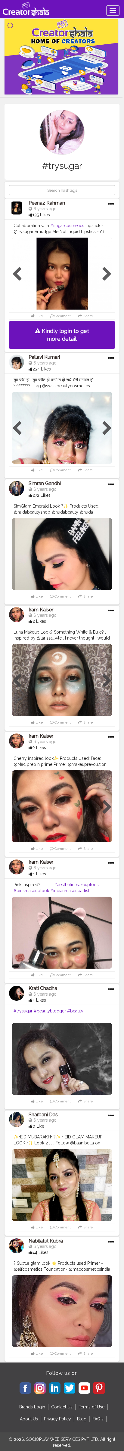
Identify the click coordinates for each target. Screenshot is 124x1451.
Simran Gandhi (45, 483)
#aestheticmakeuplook (76, 884)
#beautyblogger (50, 1011)
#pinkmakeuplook (31, 890)
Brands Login (32, 1407)
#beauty (75, 1011)
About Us (29, 1419)
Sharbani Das (43, 1114)
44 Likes (40, 1252)
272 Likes (42, 495)
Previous (16, 274)
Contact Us (62, 1407)
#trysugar (23, 1011)
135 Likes (41, 214)
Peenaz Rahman (47, 203)
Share (87, 316)
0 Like (38, 1126)
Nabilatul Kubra (46, 1241)
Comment (62, 316)
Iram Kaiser (41, 610)
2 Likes (39, 621)
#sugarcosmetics (67, 225)
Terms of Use (91, 1407)
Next (107, 274)
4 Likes (39, 873)
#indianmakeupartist (69, 890)
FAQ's (98, 1419)
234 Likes (42, 369)
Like (39, 316)
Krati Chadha (43, 988)
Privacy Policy (57, 1419)
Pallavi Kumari (44, 357)
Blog (81, 1419)
